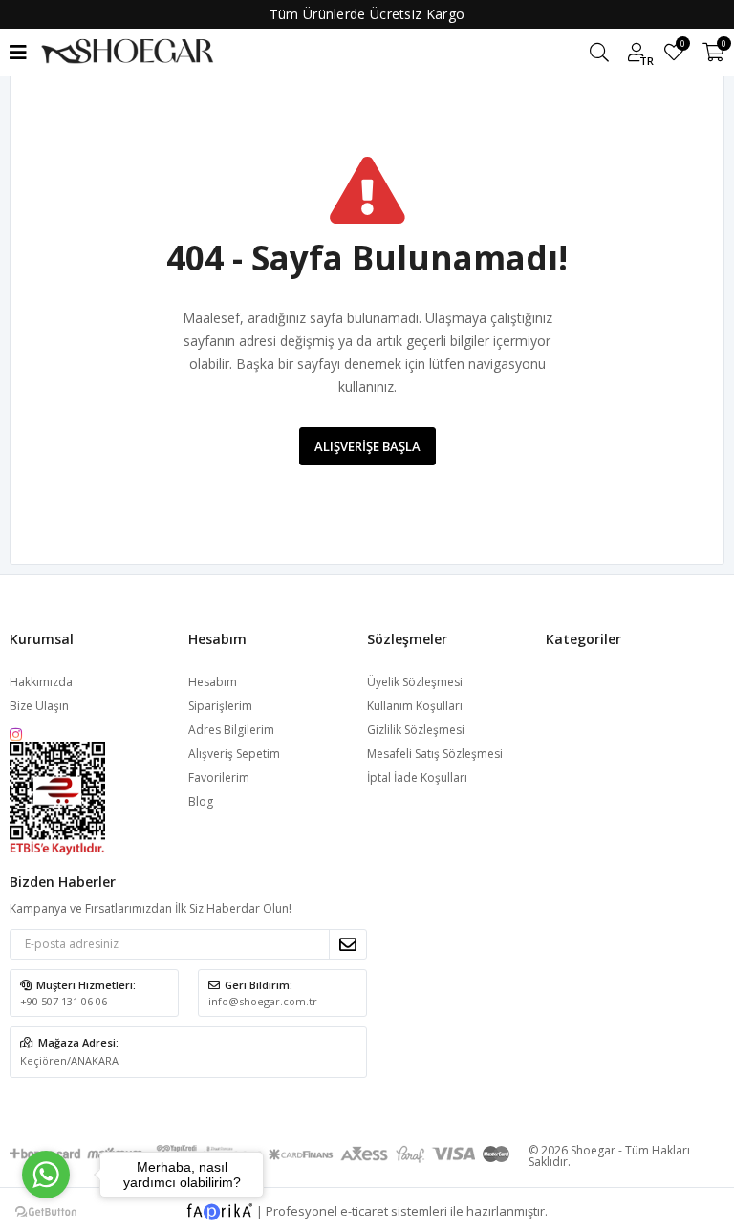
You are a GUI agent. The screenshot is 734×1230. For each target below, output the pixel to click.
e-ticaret (364, 1210)
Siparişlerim (220, 706)
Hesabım (212, 682)
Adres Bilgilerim (231, 730)
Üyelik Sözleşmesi (415, 682)
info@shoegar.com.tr (262, 1001)
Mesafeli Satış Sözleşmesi (435, 753)
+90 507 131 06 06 (63, 1001)
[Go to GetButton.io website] (45, 1211)
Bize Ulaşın (39, 706)
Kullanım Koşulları (415, 706)
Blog (200, 801)
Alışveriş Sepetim (234, 753)
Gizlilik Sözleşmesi (415, 730)
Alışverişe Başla (367, 446)
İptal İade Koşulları (417, 777)
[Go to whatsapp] (46, 1174)
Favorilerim (681, 46)
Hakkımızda (41, 682)
